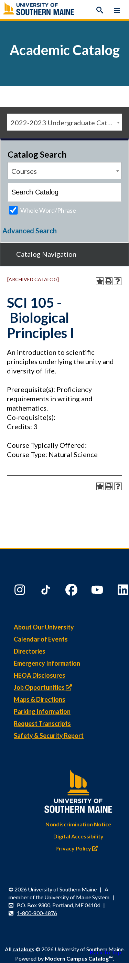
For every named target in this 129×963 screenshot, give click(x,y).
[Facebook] (72, 591)
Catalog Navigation (46, 254)
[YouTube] (98, 591)
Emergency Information (47, 663)
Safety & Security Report (49, 735)
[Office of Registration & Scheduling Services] (64, 10)
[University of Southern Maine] (78, 789)
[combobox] (64, 122)
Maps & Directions (39, 699)
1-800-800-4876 (37, 913)
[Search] (99, 10)
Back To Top (105, 952)
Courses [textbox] (24, 171)
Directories (29, 651)
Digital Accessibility (78, 836)
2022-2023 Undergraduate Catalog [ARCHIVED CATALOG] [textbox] (66, 122)
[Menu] (117, 10)
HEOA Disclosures (39, 675)
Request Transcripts (42, 723)
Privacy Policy (73, 848)
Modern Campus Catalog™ (79, 958)
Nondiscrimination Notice (78, 824)
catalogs (23, 949)
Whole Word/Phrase (48, 210)
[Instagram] (21, 591)
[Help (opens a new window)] (117, 281)
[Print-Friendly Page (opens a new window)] (108, 281)
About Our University (44, 627)
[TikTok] (46, 591)
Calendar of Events (41, 639)
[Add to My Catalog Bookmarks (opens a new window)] (100, 281)
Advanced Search (29, 230)
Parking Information (42, 711)
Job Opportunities (40, 687)
